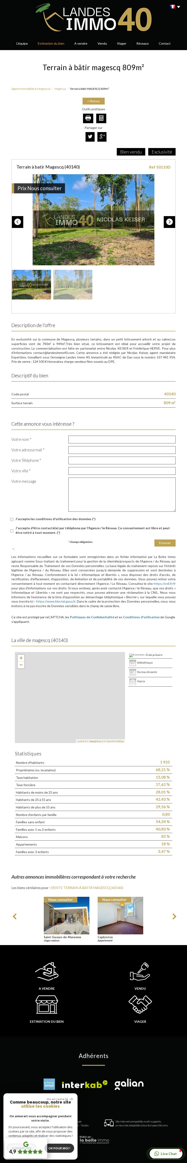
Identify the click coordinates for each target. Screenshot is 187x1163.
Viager (121, 43)
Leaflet (81, 741)
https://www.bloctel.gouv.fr (55, 601)
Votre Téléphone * (26, 460)
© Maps (94, 741)
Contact (165, 43)
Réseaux (142, 43)
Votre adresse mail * (27, 449)
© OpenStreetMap (114, 741)
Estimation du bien (51, 43)
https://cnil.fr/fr (165, 583)
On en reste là (57, 1099)
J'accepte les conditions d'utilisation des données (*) (56, 519)
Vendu (140, 988)
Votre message (23, 481)
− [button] (21, 665)
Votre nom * (21, 439)
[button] (166, 1153)
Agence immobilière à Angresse (30, 88)
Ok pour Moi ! (59, 1148)
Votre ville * (21, 470)
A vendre (80, 43)
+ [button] (21, 658)
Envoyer (165, 543)
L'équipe (22, 43)
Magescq (60, 88)
